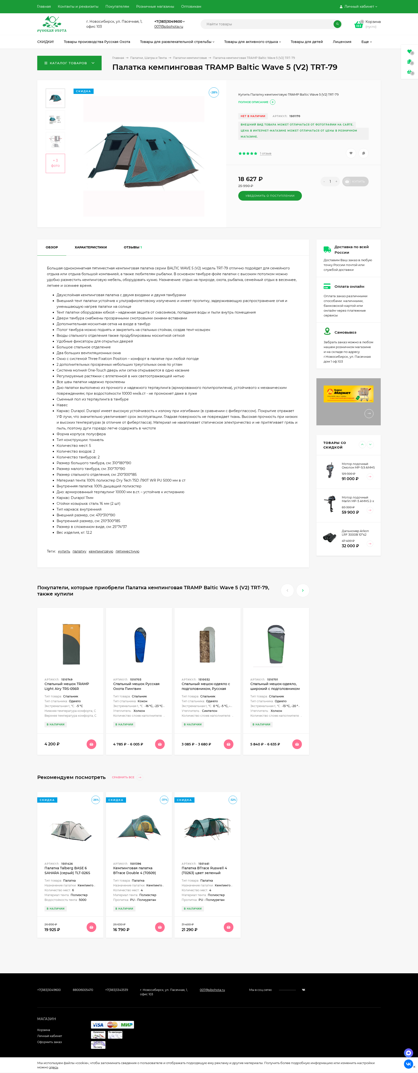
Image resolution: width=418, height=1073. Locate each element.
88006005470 (83, 990)
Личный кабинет (49, 1036)
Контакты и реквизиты (78, 6)
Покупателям (117, 6)
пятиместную (127, 551)
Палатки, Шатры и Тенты (148, 58)
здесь (53, 1067)
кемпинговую (101, 551)
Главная (44, 6)
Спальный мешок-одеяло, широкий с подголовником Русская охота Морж (275, 689)
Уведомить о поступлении (270, 195)
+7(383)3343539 (116, 990)
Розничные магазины (155, 6)
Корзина (43, 1030)
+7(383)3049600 (168, 21)
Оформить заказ (49, 1042)
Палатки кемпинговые (190, 58)
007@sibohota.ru (168, 26)
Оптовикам (191, 6)
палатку (79, 551)
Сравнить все (123, 777)
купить (64, 551)
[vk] (303, 990)
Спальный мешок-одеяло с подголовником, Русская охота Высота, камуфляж (206, 689)
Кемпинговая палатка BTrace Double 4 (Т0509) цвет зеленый (134, 873)
